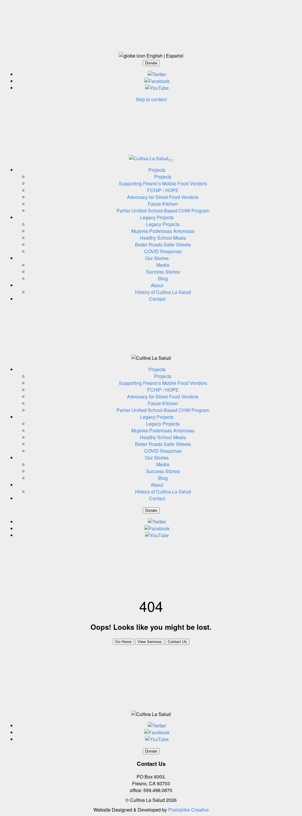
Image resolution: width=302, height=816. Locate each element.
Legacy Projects (157, 217)
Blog (163, 278)
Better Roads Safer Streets (163, 244)
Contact (157, 298)
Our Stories (157, 258)
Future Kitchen (163, 203)
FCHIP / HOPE (163, 190)
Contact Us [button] (177, 642)
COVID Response (163, 251)
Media (162, 264)
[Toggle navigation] (170, 160)
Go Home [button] (123, 642)
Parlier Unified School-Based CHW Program (162, 210)
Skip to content (151, 99)
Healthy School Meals (163, 237)
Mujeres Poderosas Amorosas (162, 231)
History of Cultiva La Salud (163, 292)
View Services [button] (149, 642)
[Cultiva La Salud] (148, 158)
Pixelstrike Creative (188, 809)
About (157, 285)
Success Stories (163, 271)
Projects (156, 169)
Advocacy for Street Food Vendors (162, 197)
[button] (151, 63)
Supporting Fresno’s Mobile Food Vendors (163, 183)
